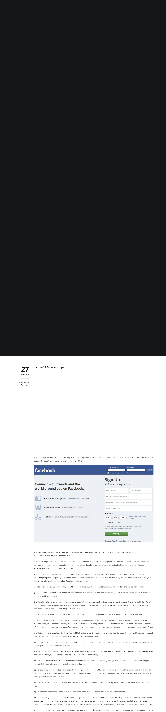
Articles (26, 385)
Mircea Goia (25, 382)
